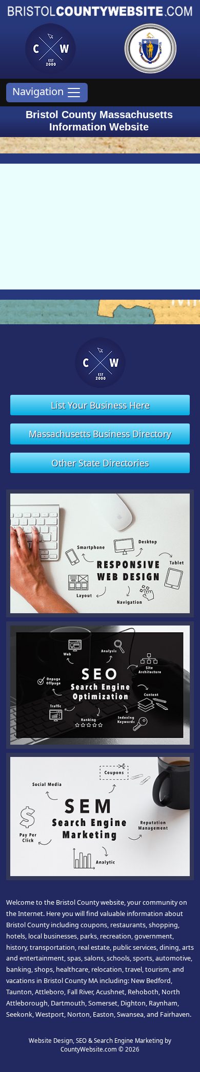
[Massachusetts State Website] (150, 47)
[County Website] (50, 47)
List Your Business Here (100, 405)
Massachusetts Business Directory (100, 434)
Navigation (39, 91)
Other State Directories (100, 463)
